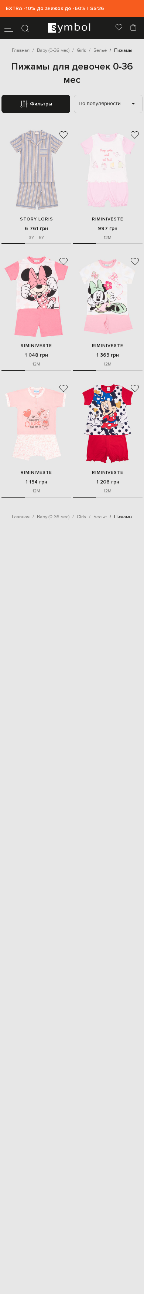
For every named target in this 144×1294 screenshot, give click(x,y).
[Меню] (8, 28)
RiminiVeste (107, 219)
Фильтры (41, 104)
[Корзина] (133, 28)
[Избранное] (119, 28)
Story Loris (36, 219)
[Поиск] (25, 28)
